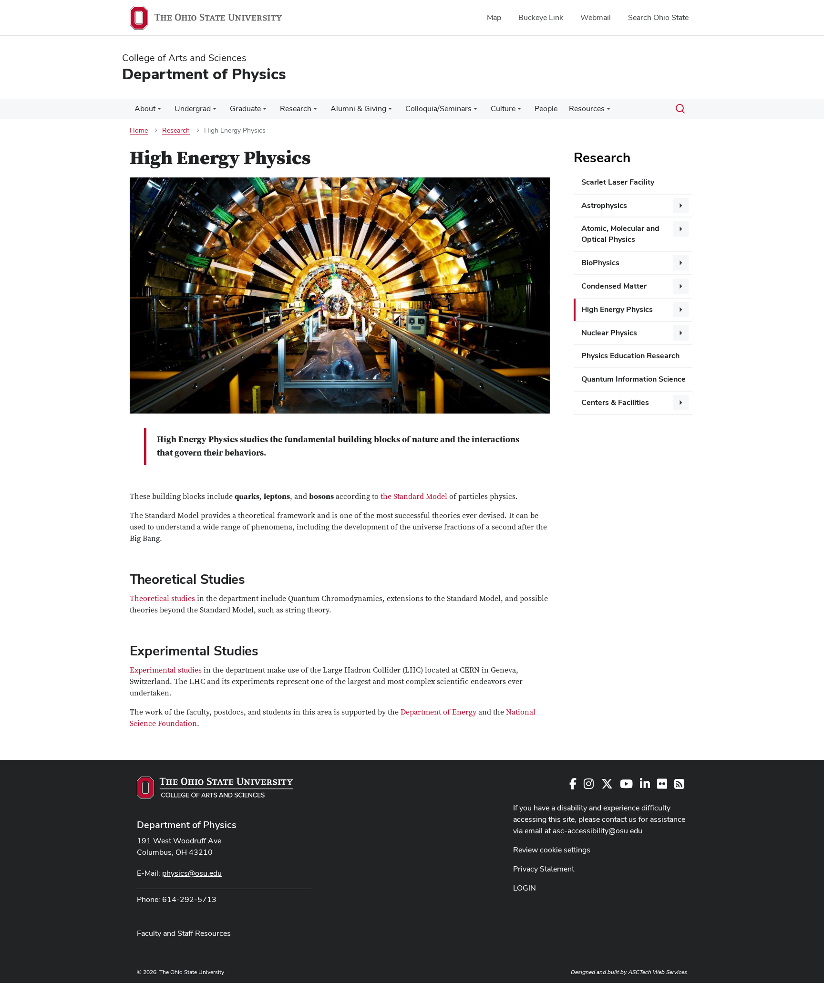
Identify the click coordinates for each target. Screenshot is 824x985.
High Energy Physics (617, 309)
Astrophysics (604, 205)
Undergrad (193, 109)
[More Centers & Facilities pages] (681, 402)
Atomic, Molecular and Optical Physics (620, 233)
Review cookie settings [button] (551, 850)
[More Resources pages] (608, 111)
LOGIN (524, 888)
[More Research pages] (315, 111)
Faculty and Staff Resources (184, 933)
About (144, 109)
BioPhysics (600, 263)
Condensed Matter (614, 286)
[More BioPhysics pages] (681, 262)
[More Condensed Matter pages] (681, 286)
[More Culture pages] (519, 111)
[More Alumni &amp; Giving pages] (390, 111)
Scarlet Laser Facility (617, 182)
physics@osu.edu (192, 873)
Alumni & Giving (358, 109)
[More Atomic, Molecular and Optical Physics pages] (681, 229)
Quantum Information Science (633, 379)
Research (295, 109)
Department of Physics (187, 825)
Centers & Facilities (615, 402)
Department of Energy (437, 712)
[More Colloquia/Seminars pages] (475, 111)
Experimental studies (166, 670)
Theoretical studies (162, 598)
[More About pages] (159, 111)
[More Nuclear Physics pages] (681, 333)
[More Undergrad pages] (214, 111)
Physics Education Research (630, 356)
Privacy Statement (543, 869)
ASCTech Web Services (657, 972)
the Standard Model (414, 496)
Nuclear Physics (609, 333)
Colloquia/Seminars (438, 109)
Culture (503, 109)
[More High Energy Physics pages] (681, 309)
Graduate (245, 109)
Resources (587, 109)
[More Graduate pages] (264, 111)
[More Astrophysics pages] (681, 205)
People (546, 109)
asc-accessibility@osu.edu (597, 831)
